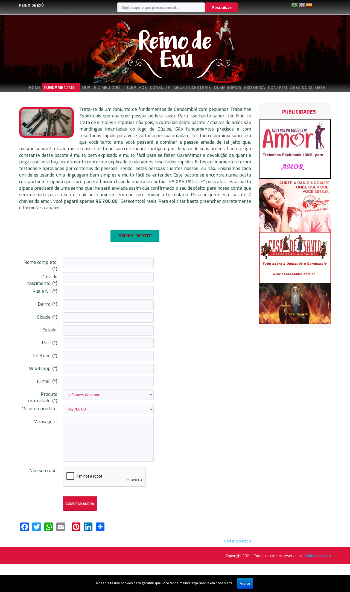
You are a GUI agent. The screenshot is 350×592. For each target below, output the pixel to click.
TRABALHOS (135, 87)
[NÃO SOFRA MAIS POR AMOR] (295, 148)
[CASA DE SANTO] (295, 257)
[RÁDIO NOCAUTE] (295, 205)
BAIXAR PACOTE (135, 235)
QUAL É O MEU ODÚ (101, 87)
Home (35, 87)
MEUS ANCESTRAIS (192, 87)
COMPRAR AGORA (80, 503)
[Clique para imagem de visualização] (46, 122)
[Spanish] (309, 7)
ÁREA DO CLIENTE (307, 87)
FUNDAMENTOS (59, 87)
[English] (302, 7)
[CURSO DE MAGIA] (295, 303)
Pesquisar (221, 7)
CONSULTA (160, 87)
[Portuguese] (294, 7)
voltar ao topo (237, 541)
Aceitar (245, 583)
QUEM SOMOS (227, 87)
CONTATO (277, 87)
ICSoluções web (317, 555)
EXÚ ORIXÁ (254, 87)
